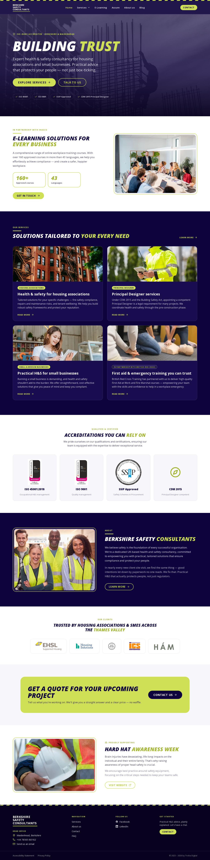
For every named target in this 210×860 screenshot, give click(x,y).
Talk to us (72, 82)
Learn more (186, 237)
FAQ (74, 835)
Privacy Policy (44, 855)
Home (68, 7)
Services (82, 7)
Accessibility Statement (23, 855)
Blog (142, 7)
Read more (24, 314)
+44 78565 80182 (26, 839)
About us (129, 7)
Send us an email (25, 843)
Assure (116, 7)
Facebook (124, 821)
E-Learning (101, 7)
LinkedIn (123, 826)
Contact (188, 7)
